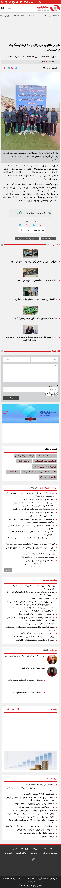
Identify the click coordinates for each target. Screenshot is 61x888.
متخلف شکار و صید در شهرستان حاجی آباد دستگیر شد (35, 299)
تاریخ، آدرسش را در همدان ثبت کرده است (39, 623)
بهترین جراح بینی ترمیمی (44, 466)
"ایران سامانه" (24, 885)
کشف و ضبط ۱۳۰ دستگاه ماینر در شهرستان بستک (37, 280)
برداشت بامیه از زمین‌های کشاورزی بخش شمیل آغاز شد (34, 318)
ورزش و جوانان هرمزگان (25, 238)
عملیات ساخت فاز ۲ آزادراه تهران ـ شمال (40, 564)
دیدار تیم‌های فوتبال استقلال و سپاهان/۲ (39, 512)
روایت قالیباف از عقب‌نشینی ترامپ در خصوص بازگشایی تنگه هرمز (30, 826)
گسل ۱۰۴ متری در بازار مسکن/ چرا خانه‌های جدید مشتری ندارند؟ (30, 544)
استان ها (51, 61)
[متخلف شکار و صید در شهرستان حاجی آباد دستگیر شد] (30, 291)
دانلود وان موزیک (48, 477)
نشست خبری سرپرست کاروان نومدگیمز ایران (38, 557)
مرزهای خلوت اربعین (24, 455)
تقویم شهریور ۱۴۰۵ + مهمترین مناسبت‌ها (39, 794)
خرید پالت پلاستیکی (47, 455)
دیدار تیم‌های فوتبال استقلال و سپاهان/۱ (40, 560)
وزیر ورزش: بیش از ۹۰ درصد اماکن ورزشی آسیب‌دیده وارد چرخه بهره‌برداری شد (31, 587)
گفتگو (45, 650)
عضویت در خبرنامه (49, 853)
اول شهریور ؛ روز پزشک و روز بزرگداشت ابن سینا (37, 614)
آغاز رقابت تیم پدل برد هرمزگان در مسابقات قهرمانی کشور (34, 261)
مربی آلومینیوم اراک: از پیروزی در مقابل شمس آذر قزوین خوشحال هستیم (30, 549)
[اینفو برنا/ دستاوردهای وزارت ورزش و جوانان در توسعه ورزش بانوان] (30, 731)
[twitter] (16, 68)
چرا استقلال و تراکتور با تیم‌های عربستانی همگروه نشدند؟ (33, 810)
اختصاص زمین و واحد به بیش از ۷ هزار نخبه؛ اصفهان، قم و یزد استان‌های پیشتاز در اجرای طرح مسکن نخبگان (31, 609)
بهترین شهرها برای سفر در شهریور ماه (41, 598)
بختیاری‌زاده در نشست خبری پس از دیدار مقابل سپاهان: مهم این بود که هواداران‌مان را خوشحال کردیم (30, 521)
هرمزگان (42, 61)
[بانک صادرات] (30, 413)
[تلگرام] (13, 2)
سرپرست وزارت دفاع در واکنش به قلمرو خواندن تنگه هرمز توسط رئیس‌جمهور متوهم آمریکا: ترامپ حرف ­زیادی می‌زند (31, 603)
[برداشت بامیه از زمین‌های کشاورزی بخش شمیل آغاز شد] (30, 310)
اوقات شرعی (21, 853)
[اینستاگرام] (10, 2)
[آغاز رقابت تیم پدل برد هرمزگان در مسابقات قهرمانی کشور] (30, 253)
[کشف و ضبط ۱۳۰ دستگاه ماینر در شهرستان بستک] (30, 272)
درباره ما (35, 848)
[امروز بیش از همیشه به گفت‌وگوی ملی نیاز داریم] (52, 684)
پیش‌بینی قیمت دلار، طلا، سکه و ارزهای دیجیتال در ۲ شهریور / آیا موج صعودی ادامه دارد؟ (30, 495)
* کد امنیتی (53, 385)
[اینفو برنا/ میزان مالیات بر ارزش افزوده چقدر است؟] (30, 768)
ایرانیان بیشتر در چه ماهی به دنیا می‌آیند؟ (39, 784)
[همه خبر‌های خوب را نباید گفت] (52, 672)
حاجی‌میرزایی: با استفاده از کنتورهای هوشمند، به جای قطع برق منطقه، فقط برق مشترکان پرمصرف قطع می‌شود (32, 504)
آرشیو (8, 570)
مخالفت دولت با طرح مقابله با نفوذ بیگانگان (38, 633)
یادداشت (53, 650)
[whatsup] (12, 68)
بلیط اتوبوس (13, 472)
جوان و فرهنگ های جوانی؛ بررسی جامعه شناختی (37, 807)
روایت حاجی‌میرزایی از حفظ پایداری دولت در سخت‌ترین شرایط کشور (31, 539)
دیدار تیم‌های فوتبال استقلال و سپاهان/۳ (39, 499)
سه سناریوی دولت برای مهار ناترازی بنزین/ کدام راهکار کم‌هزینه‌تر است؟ (31, 789)
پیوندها (24, 848)
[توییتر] (17, 2)
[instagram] (7, 709)
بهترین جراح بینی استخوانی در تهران (39, 472)
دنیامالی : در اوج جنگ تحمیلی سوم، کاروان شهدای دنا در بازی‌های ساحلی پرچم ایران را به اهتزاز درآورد (30, 799)
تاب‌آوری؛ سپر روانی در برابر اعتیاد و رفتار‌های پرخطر (36, 829)
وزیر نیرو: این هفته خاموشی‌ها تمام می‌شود (39, 553)
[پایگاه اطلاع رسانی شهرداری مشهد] (30, 433)
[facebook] (5, 68)
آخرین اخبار (33, 487)
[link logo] (48, 8)
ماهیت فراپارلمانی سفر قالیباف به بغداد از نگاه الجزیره (34, 640)
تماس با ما (47, 848)
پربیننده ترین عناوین (48, 487)
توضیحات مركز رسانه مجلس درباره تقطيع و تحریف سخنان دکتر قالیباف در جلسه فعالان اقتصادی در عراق (31, 619)
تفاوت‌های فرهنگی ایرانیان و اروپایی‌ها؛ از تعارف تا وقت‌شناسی (32, 803)
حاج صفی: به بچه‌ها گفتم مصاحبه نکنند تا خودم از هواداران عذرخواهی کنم (33, 533)
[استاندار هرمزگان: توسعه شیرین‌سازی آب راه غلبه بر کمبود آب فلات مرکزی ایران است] (30, 329)
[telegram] (9, 68)
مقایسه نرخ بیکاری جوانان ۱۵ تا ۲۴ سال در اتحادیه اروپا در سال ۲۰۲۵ (31, 821)
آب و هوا (34, 853)
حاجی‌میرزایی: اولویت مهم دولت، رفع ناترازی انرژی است (34, 509)
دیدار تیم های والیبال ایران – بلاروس (41, 516)
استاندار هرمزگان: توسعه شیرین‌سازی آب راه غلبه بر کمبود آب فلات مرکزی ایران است (29, 339)
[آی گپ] (2, 2)
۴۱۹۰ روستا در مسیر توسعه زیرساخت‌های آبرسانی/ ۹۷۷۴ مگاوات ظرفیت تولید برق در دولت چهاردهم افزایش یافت (31, 815)
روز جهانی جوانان (48, 836)
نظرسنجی (8, 853)
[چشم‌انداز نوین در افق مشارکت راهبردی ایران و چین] (52, 659)
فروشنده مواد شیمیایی (45, 461)
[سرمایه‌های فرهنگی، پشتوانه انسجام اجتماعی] (52, 696)
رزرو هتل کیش (24, 461)
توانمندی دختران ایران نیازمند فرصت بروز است (37, 833)
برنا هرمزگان (47, 238)
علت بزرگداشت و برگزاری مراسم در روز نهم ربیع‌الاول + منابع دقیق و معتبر (30, 628)
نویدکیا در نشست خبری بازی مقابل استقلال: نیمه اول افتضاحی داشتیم (31, 527)
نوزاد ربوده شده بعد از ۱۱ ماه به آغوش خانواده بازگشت (34, 636)
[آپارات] (6, 2)
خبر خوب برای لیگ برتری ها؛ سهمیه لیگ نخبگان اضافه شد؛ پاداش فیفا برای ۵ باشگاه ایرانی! (30, 593)
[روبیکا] (21, 2)
